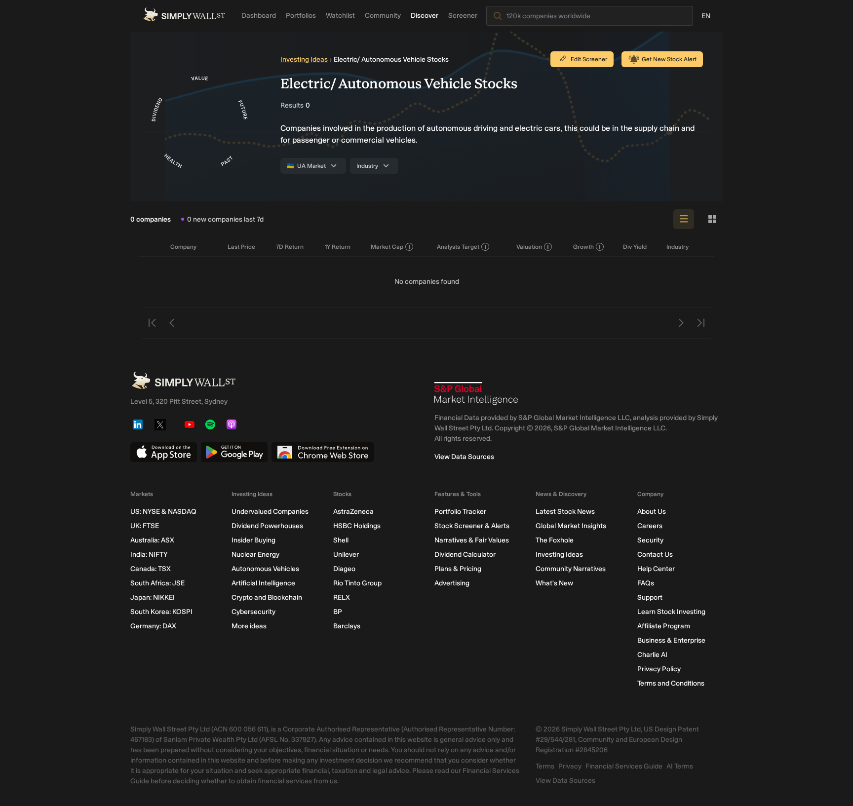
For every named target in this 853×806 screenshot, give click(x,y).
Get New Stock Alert (669, 59)
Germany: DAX (153, 626)
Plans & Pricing (457, 569)
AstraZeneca (353, 511)
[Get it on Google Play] (234, 452)
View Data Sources (464, 457)
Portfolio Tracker (460, 511)
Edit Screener (589, 59)
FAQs (645, 583)
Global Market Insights (571, 526)
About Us (651, 511)
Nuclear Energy (255, 554)
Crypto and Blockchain (267, 597)
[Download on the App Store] (163, 452)
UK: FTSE (144, 526)
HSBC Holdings (357, 526)
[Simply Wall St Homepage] (184, 14)
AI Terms (679, 766)
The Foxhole (555, 540)
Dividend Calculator (465, 554)
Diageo (344, 569)
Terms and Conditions (670, 683)
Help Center (656, 569)
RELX (341, 597)
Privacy (570, 766)
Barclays (346, 626)
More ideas (249, 626)
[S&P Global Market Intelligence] (476, 393)
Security (650, 540)
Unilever (346, 554)
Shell (341, 540)
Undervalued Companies (270, 511)
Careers (649, 526)
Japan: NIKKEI (152, 597)
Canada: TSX (150, 569)
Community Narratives (571, 569)
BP (337, 612)
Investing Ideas (304, 59)
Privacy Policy (659, 669)
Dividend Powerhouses (267, 526)
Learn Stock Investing (671, 612)
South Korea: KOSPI (161, 612)
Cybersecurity (253, 612)
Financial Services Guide (623, 766)
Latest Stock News (565, 511)
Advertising (451, 583)
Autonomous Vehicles (265, 569)
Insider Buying (253, 540)
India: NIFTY (148, 554)
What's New (554, 583)
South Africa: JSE (157, 583)
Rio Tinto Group (357, 583)
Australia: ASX (152, 540)
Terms (545, 766)
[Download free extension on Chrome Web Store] (322, 452)
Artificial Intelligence (263, 583)
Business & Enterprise (671, 640)
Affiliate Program (663, 626)
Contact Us (655, 554)
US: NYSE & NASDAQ (163, 511)
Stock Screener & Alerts (471, 526)
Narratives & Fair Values (471, 540)
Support (649, 597)
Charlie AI (652, 655)
